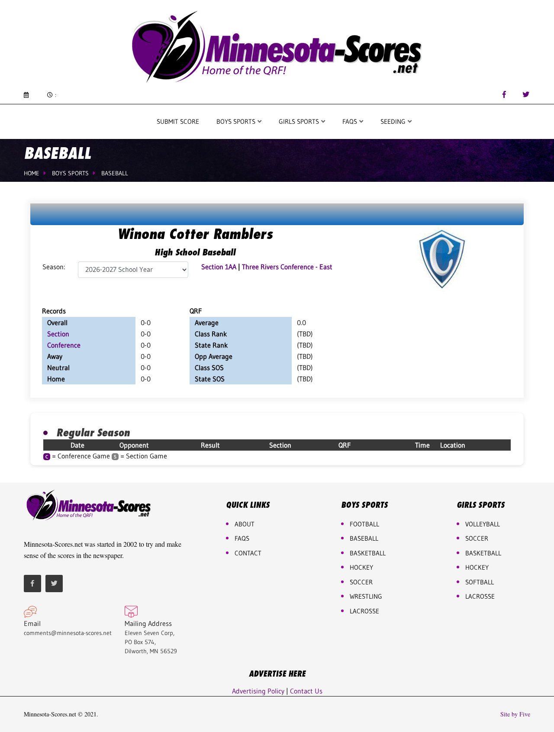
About (244, 524)
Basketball (483, 553)
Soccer (361, 582)
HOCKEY (361, 567)
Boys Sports (236, 121)
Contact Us (306, 691)
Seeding (393, 121)
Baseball (114, 173)
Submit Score (178, 121)
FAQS (350, 121)
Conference (64, 345)
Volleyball (482, 524)
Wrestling (366, 596)
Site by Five (515, 714)
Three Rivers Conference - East (287, 266)
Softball (479, 582)
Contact (248, 553)
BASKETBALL (368, 553)
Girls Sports (300, 121)
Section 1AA (218, 266)
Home (31, 173)
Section (58, 333)
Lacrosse (364, 611)
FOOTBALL (364, 524)
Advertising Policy (258, 691)
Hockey (477, 567)
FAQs (242, 538)
